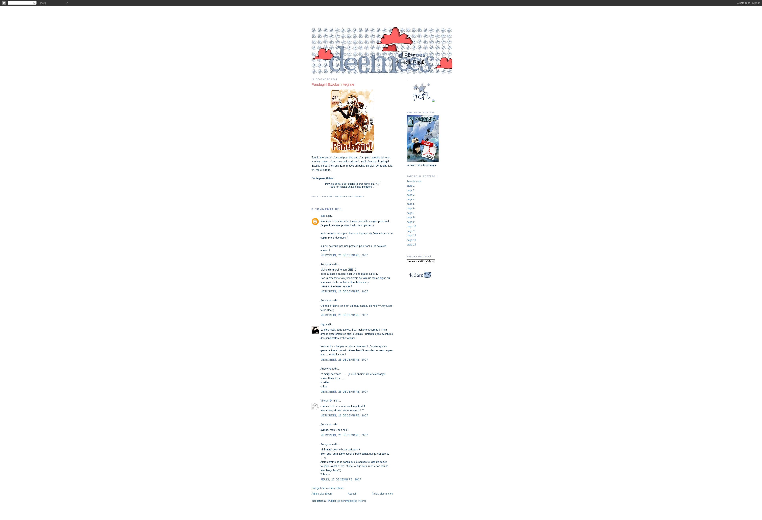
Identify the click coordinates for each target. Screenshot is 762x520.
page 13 (411, 240)
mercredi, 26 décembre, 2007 (344, 255)
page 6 (411, 208)
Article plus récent (322, 493)
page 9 (411, 221)
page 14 (411, 244)
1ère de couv (414, 181)
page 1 (411, 185)
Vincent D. (326, 400)
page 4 (411, 199)
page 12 (411, 235)
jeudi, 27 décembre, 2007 (340, 479)
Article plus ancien (382, 493)
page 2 (411, 190)
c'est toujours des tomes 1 (345, 196)
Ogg (322, 324)
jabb (322, 215)
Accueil (352, 493)
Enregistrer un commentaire (327, 488)
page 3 (411, 194)
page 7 (411, 212)
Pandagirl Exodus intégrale (333, 84)
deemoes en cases (381, 14)
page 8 (411, 217)
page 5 (411, 203)
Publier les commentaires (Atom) (347, 500)
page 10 (411, 226)
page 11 (411, 231)
